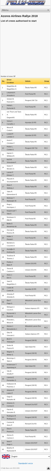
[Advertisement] (25, 49)
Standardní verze (25, 463)
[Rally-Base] (25, 2)
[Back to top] (48, 469)
